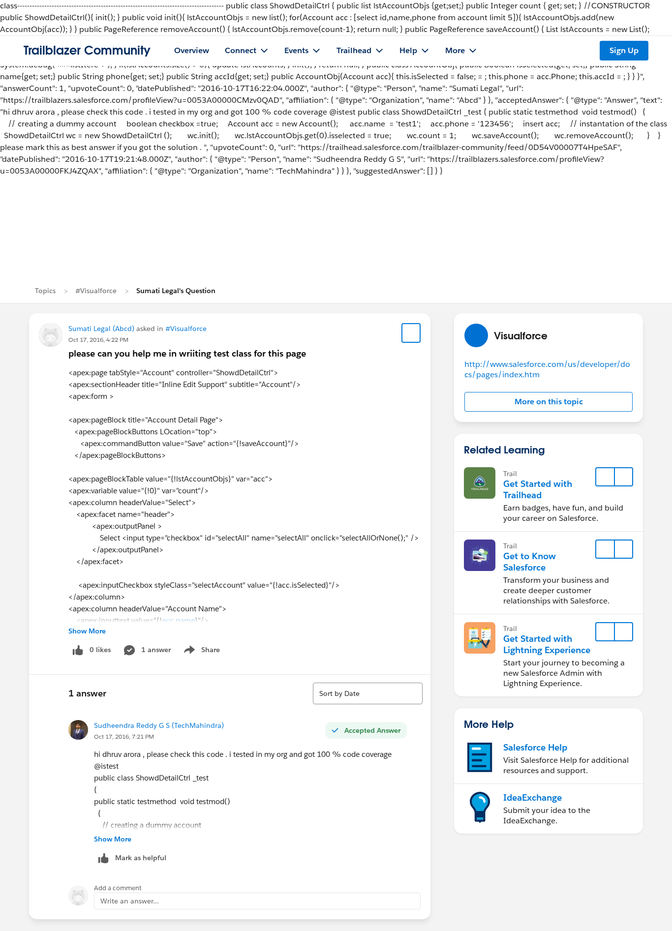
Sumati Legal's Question (175, 290)
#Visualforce (96, 290)
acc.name (178, 620)
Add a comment (118, 888)
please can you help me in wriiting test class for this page (187, 353)
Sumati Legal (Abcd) (101, 328)
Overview (191, 50)
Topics (45, 290)
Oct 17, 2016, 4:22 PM (98, 339)
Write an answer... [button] (129, 901)
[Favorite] (411, 333)
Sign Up (624, 50)
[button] (548, 402)
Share (200, 651)
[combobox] (368, 693)
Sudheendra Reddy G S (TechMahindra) (159, 725)
